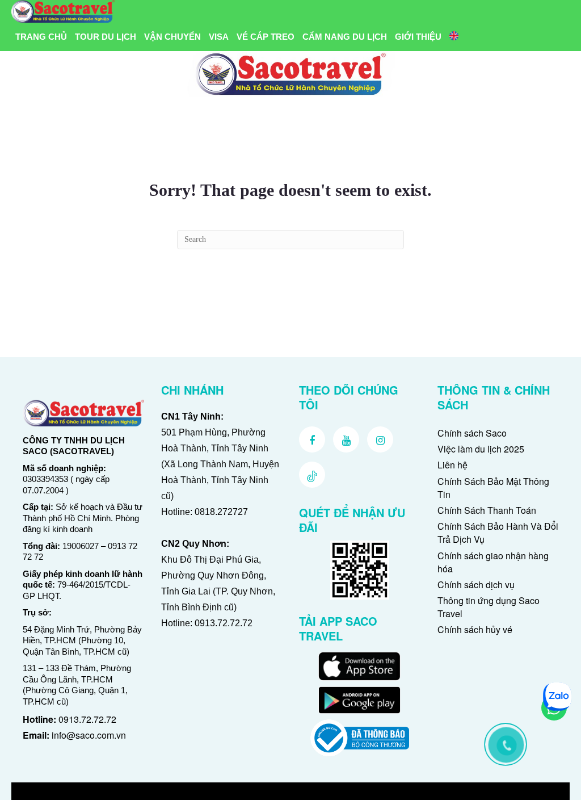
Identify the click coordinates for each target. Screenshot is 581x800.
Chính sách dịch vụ (476, 584)
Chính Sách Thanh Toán (486, 510)
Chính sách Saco (472, 432)
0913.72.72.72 (87, 719)
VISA (219, 36)
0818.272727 (221, 512)
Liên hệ (452, 464)
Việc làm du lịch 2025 (480, 448)
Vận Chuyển (172, 36)
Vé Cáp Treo (265, 36)
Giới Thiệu (418, 36)
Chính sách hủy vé (474, 629)
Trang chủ (41, 36)
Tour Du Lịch (105, 36)
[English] (453, 37)
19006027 (80, 546)
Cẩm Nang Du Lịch (344, 36)
